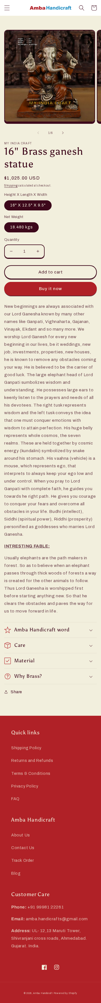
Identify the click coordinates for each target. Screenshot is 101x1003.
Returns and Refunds (32, 761)
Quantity (11, 240)
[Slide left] (38, 133)
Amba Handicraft (43, 993)
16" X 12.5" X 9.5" (28, 205)
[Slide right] (63, 133)
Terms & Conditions (30, 773)
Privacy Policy (24, 786)
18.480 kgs (21, 227)
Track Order (22, 860)
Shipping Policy (26, 748)
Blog (15, 873)
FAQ (15, 799)
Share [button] (16, 692)
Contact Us (23, 848)
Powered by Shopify (65, 993)
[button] (7, 8)
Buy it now (50, 288)
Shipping (11, 185)
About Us (20, 835)
